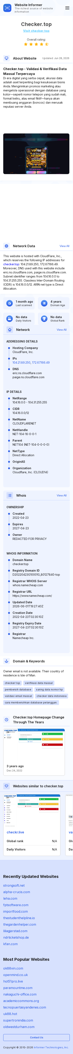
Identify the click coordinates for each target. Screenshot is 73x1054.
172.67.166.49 (41, 362)
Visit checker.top (36, 31)
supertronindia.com (18, 1020)
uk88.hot (10, 1014)
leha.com (10, 898)
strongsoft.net (14, 885)
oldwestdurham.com (18, 1027)
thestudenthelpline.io (19, 918)
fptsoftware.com (15, 905)
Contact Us (36, 1037)
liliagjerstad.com (15, 931)
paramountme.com (17, 988)
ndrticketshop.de (16, 937)
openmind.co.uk (15, 975)
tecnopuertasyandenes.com (24, 1007)
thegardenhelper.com (19, 924)
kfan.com (10, 944)
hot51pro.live (13, 981)
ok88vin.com (13, 968)
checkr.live (15, 832)
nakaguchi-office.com (19, 994)
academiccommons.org (21, 1001)
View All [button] (64, 246)
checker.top (11, 264)
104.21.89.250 (21, 362)
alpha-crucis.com (16, 892)
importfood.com (15, 911)
